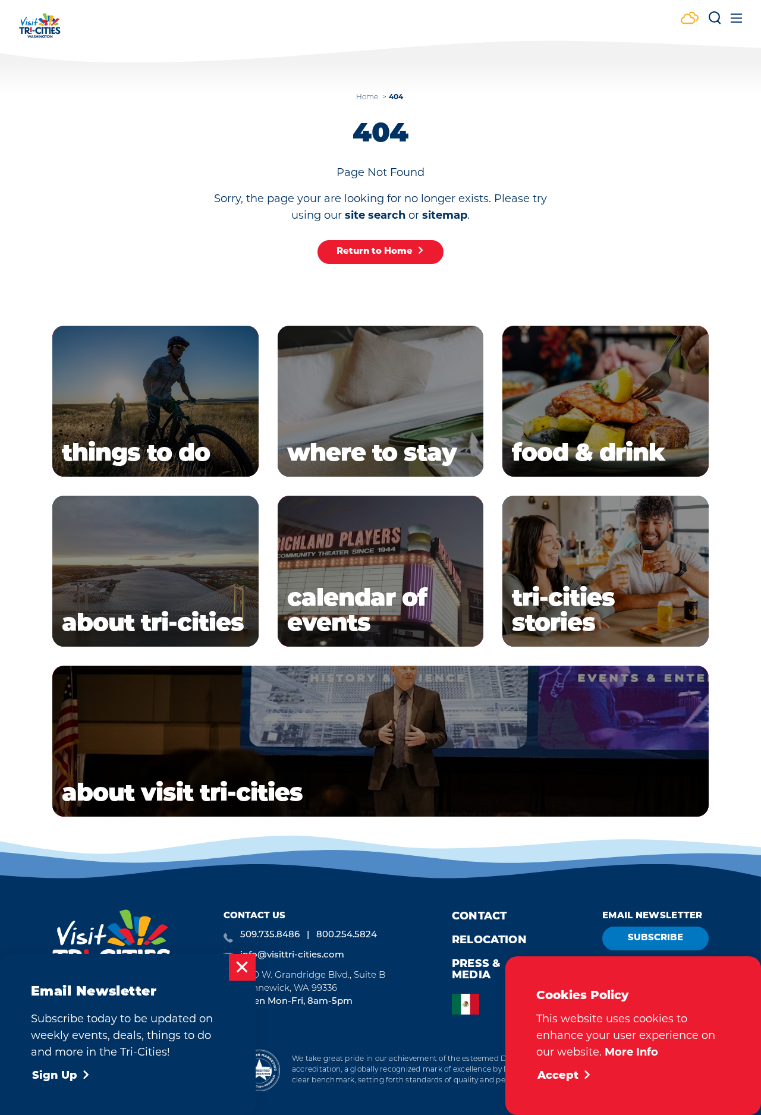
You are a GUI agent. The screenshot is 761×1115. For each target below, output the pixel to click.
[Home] (40, 31)
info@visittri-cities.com (292, 955)
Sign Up (54, 1076)
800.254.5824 (346, 935)
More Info (631, 1052)
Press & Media (476, 970)
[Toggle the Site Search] (714, 22)
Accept (557, 1076)
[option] (468, 1004)
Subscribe (655, 938)
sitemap (444, 215)
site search (375, 215)
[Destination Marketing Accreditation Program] (259, 1070)
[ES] (468, 1004)
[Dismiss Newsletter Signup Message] (242, 967)
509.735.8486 (270, 935)
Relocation (489, 941)
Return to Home (375, 251)
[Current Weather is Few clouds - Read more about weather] (690, 19)
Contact (479, 917)
